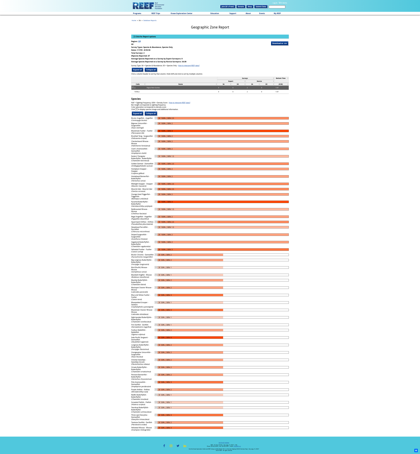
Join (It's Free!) (228, 6)
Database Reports (150, 20)
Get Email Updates (224, 442)
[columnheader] (245, 78)
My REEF (277, 13)
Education (214, 13)
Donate (241, 6)
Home (134, 20)
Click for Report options (145, 36)
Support (232, 13)
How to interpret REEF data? (189, 65)
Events (262, 13)
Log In (275, 3)
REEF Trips (155, 13)
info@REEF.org (237, 446)
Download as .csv (279, 43)
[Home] (148, 6)
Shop (250, 6)
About (248, 13)
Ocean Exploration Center (181, 13)
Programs (137, 13)
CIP (139, 41)
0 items (284, 3)
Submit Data (261, 6)
